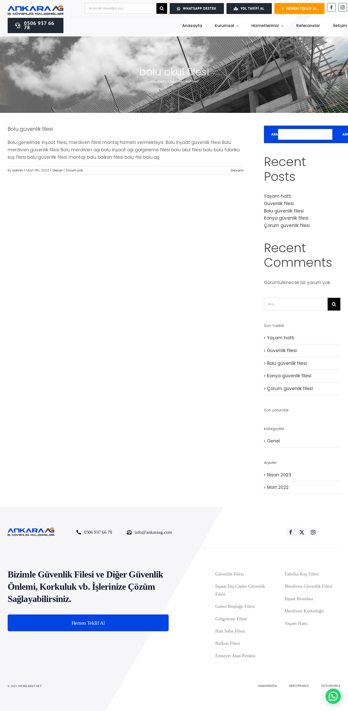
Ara (274, 134)
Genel (57, 170)
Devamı (237, 170)
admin (17, 170)
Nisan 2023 (279, 475)
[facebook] (331, 7)
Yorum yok (74, 170)
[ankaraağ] (36, 7)
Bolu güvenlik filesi (30, 128)
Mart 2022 (278, 487)
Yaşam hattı (277, 196)
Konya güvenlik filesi (286, 218)
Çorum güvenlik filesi (287, 225)
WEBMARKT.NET (30, 686)
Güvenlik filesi (279, 203)
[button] (333, 696)
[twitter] (302, 532)
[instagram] (342, 7)
